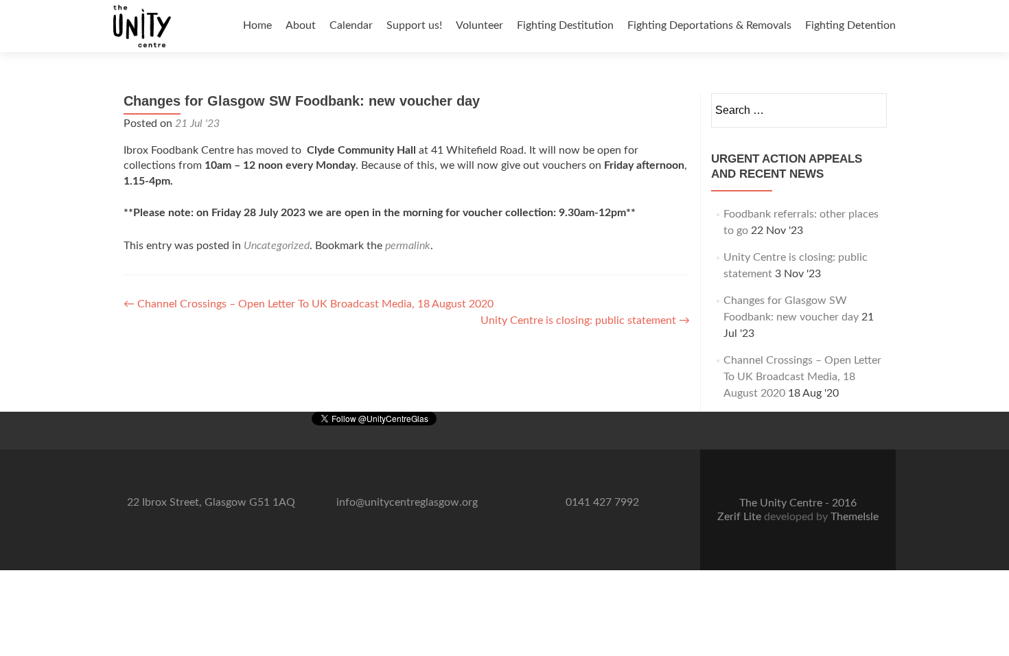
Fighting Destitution (565, 25)
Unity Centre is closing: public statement (585, 320)
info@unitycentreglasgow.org (407, 502)
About (301, 25)
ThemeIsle (855, 516)
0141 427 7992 (602, 502)
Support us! (414, 25)
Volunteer (479, 25)
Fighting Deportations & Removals (709, 25)
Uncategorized (277, 245)
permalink (407, 245)
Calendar (351, 25)
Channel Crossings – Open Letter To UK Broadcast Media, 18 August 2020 (309, 303)
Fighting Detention (850, 25)
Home (257, 25)
